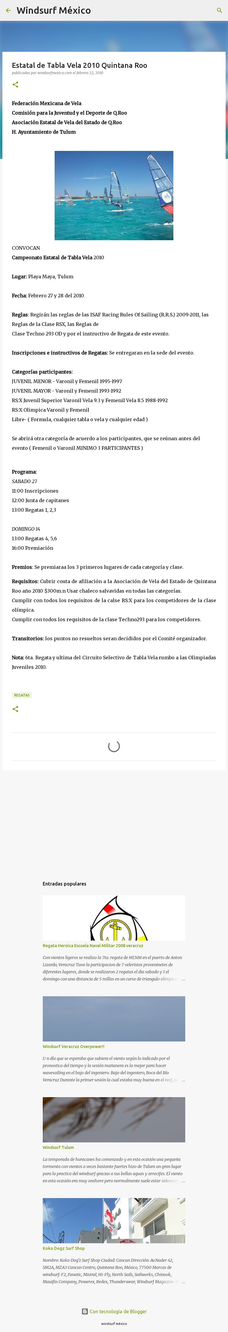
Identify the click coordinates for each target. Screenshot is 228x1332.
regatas (22, 695)
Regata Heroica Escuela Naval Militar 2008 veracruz (93, 945)
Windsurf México (54, 10)
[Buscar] (99, 10)
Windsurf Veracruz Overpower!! (73, 1046)
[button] (15, 85)
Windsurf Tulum (58, 1147)
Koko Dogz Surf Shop (64, 1248)
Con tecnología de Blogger (117, 1311)
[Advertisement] (114, 821)
